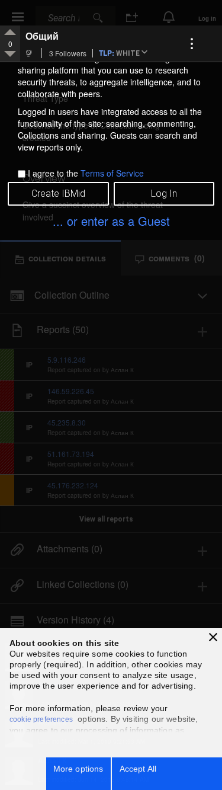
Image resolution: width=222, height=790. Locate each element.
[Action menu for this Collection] (192, 43)
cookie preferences (41, 719)
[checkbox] (21, 174)
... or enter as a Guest (111, 220)
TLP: (106, 52)
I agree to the (86, 173)
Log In (164, 193)
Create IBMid (58, 193)
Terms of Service (112, 173)
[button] (134, 53)
